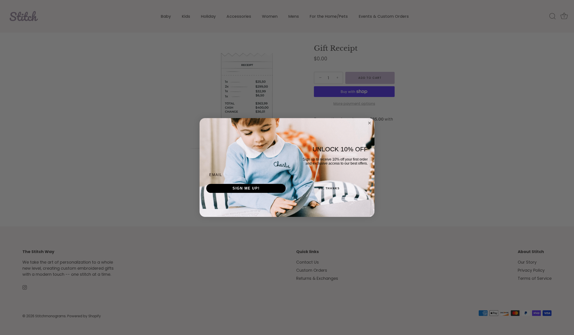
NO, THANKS (329, 188)
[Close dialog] (369, 123)
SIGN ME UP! (246, 188)
